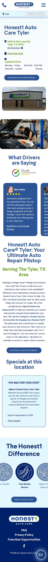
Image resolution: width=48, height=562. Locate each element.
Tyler (7, 14)
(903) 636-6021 (15, 53)
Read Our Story (24, 500)
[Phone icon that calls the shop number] (4, 5)
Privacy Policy (24, 535)
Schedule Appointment (22, 78)
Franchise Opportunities (24, 539)
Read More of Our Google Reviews (18, 228)
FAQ (24, 530)
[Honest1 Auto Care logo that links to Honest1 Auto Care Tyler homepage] (24, 5)
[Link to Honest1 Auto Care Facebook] (24, 546)
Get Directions (13, 48)
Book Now (41, 555)
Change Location (35, 14)
